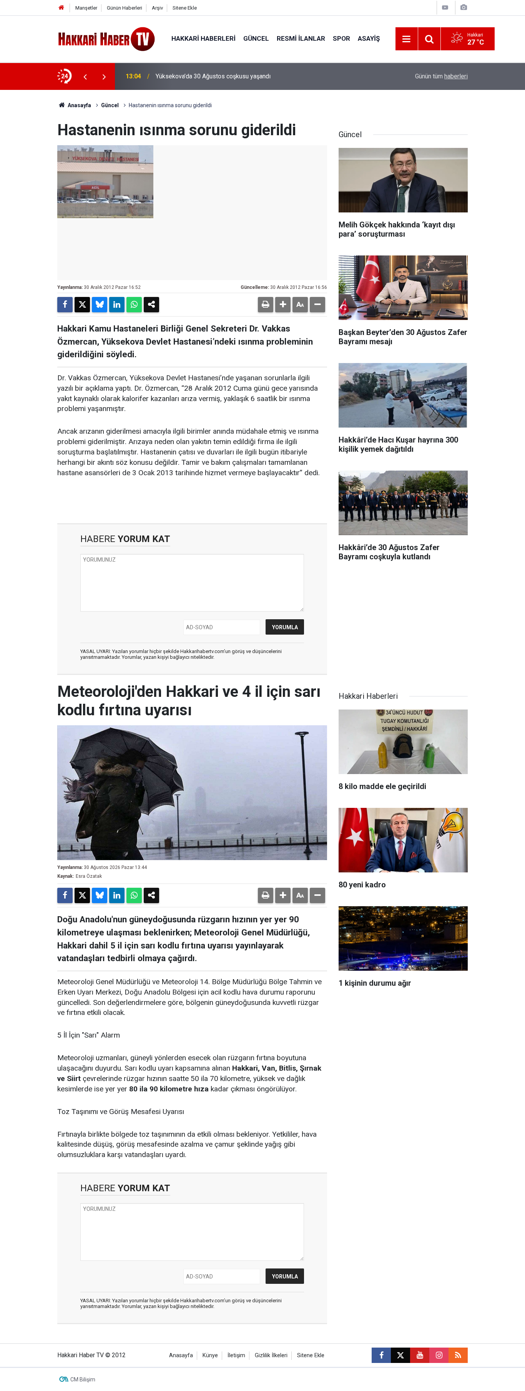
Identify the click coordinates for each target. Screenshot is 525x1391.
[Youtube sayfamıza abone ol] (419, 1355)
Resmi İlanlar (301, 38)
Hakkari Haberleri (203, 38)
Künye (210, 1355)
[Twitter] (82, 304)
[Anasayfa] (61, 8)
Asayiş (369, 38)
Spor (341, 38)
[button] (283, 304)
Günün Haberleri (124, 8)
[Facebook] (65, 304)
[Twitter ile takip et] (400, 1355)
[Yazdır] (265, 304)
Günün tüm (441, 76)
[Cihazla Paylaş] (151, 304)
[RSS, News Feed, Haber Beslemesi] (458, 1355)
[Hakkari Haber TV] (106, 38)
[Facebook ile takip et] (381, 1355)
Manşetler (86, 8)
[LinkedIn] (117, 304)
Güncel (256, 38)
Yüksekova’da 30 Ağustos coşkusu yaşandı (213, 76)
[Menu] (407, 39)
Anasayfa (78, 105)
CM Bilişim (82, 1379)
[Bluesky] (99, 304)
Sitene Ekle (185, 8)
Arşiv (157, 8)
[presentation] (85, 76)
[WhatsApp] (134, 304)
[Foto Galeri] (463, 7)
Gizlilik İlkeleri (271, 1355)
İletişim (236, 1355)
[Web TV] (445, 7)
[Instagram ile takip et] (439, 1355)
